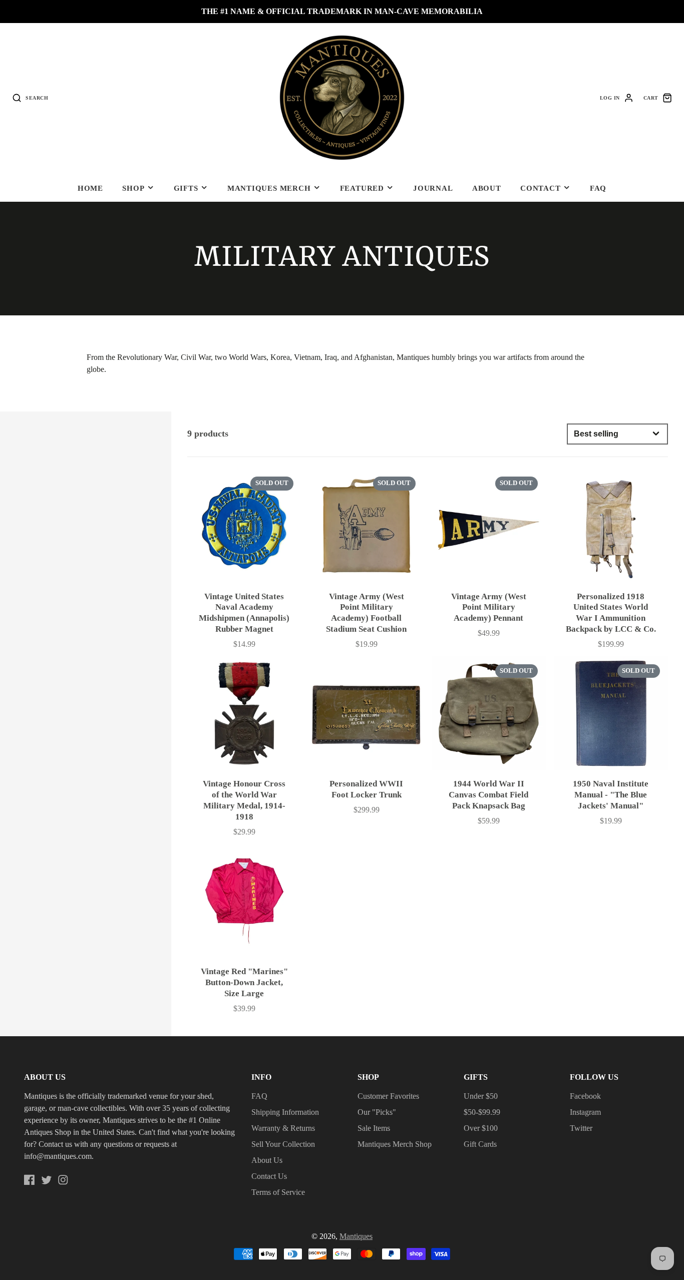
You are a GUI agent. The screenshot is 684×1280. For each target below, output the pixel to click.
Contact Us (269, 1176)
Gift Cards (480, 1144)
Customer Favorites (388, 1096)
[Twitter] (46, 1179)
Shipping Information (285, 1112)
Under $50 (481, 1096)
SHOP (133, 188)
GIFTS (186, 188)
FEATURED (362, 188)
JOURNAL (433, 188)
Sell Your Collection (283, 1144)
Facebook (585, 1096)
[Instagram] (63, 1179)
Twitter (581, 1128)
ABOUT (486, 188)
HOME (90, 188)
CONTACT (540, 188)
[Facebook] (29, 1179)
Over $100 (481, 1128)
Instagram (585, 1112)
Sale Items (374, 1128)
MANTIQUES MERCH (269, 188)
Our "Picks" (377, 1112)
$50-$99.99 (482, 1112)
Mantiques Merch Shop (395, 1144)
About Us (266, 1160)
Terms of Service (278, 1192)
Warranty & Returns (283, 1128)
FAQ (598, 188)
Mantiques (356, 1236)
